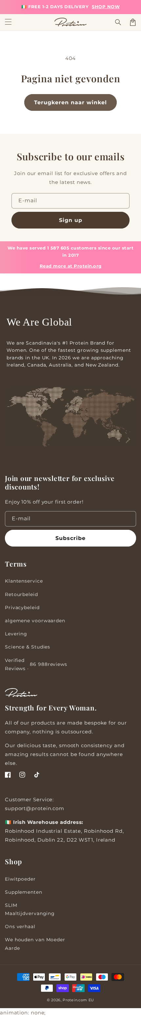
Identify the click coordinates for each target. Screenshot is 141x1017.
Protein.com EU (78, 1000)
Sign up (70, 220)
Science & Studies (27, 647)
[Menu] (8, 22)
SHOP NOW (106, 6)
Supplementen (23, 892)
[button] (118, 22)
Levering (16, 634)
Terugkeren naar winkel (70, 102)
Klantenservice (24, 581)
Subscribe (70, 538)
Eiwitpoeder (20, 879)
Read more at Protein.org (71, 266)
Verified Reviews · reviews (36, 664)
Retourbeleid (21, 594)
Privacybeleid (22, 607)
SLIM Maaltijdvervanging (30, 909)
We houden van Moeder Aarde (35, 944)
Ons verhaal (20, 926)
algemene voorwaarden (35, 621)
